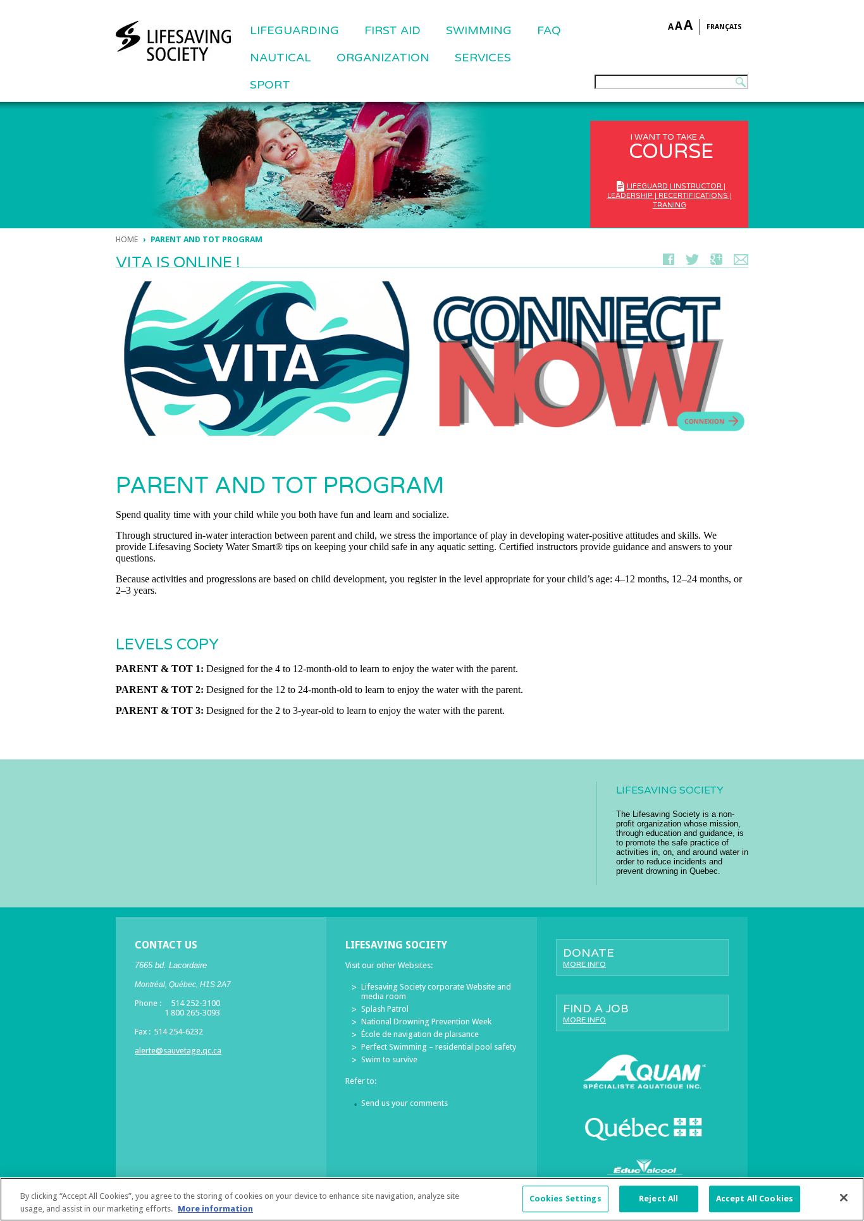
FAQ (549, 30)
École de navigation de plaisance (420, 1034)
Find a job (596, 1013)
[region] (432, 1199)
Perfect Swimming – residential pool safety (438, 1047)
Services (483, 57)
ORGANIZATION (382, 57)
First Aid (392, 30)
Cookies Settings (565, 1199)
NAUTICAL (280, 57)
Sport (270, 85)
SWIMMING (479, 30)
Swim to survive (389, 1059)
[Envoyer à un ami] (741, 262)
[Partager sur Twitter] (692, 262)
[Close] (844, 1198)
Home (127, 239)
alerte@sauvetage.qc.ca (178, 1050)
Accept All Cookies (754, 1199)
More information (215, 1208)
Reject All (658, 1199)
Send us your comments (404, 1103)
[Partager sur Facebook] (668, 262)
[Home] (173, 41)
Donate (588, 957)
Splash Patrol (385, 1009)
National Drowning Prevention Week (426, 1021)
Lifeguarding (294, 30)
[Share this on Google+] (716, 262)
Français (724, 27)
